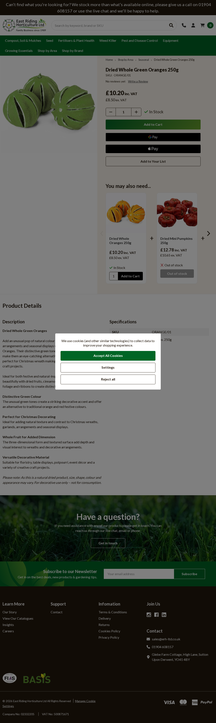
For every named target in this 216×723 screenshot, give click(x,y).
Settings (108, 367)
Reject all (108, 379)
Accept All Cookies (108, 355)
